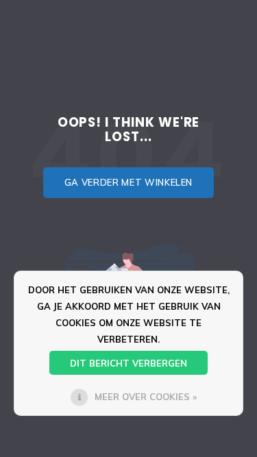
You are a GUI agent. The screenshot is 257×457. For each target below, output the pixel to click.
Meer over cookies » (146, 396)
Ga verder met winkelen (128, 182)
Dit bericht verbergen (128, 363)
